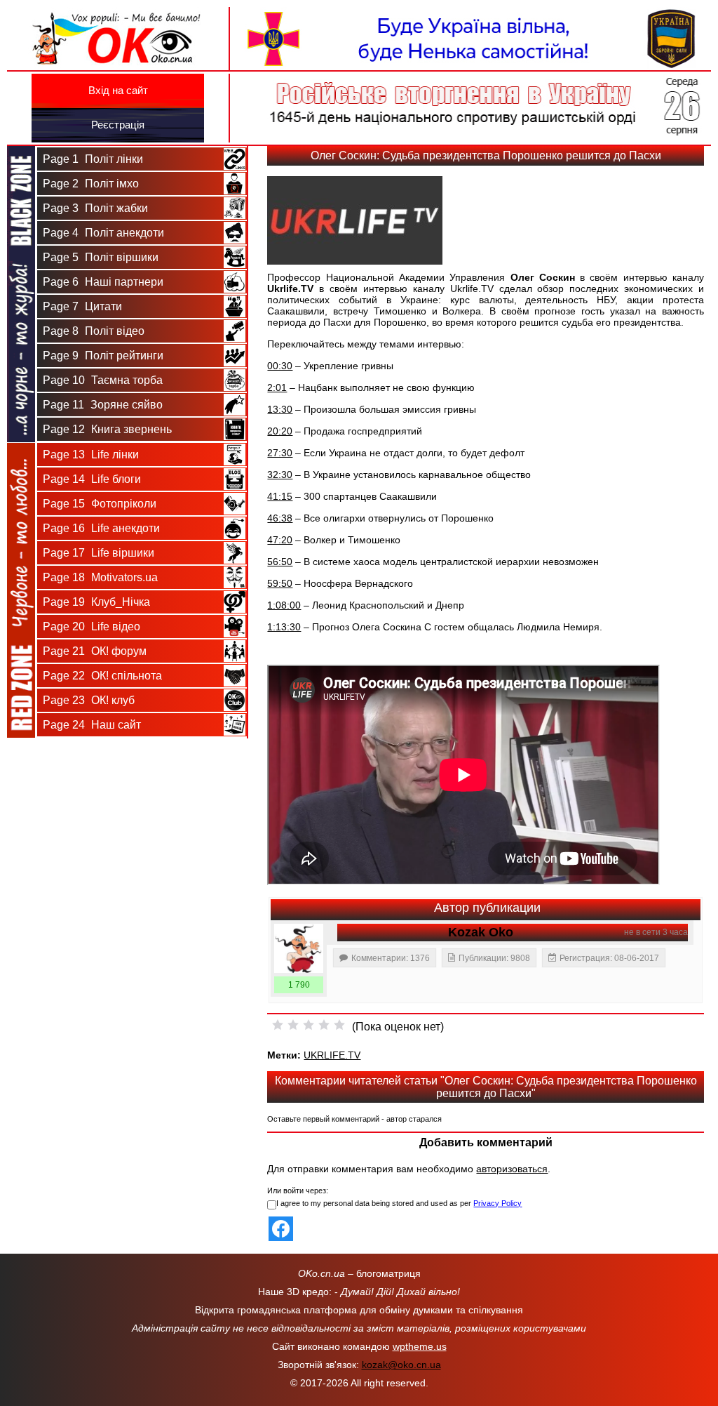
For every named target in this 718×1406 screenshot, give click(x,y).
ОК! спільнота (102, 676)
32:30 (279, 474)
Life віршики (98, 553)
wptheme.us (420, 1346)
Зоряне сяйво (103, 405)
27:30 (279, 452)
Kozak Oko (480, 932)
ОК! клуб (89, 700)
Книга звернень (107, 429)
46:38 (279, 518)
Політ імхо (91, 184)
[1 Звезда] (278, 1025)
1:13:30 (284, 626)
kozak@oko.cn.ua (401, 1364)
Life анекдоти (101, 528)
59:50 (279, 583)
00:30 (279, 365)
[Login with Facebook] (281, 1228)
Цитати (82, 306)
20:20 (279, 431)
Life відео (91, 626)
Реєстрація (117, 125)
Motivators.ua (100, 577)
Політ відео (93, 331)
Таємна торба (103, 380)
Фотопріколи (99, 504)
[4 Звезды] (324, 1025)
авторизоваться (512, 1168)
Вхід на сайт (118, 90)
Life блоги (92, 479)
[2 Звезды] (293, 1025)
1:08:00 (284, 605)
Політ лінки (93, 159)
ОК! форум (95, 651)
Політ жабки (95, 208)
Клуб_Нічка (96, 602)
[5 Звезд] (339, 1025)
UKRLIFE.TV (332, 1055)
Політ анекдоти (103, 233)
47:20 (279, 539)
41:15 (279, 496)
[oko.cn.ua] (118, 12)
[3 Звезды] (309, 1025)
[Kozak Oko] (298, 948)
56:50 (279, 561)
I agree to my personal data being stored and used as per (399, 1203)
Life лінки (91, 454)
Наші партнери (103, 282)
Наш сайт (92, 725)
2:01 (277, 387)
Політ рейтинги (103, 356)
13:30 (279, 409)
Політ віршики (100, 257)
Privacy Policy (497, 1203)
